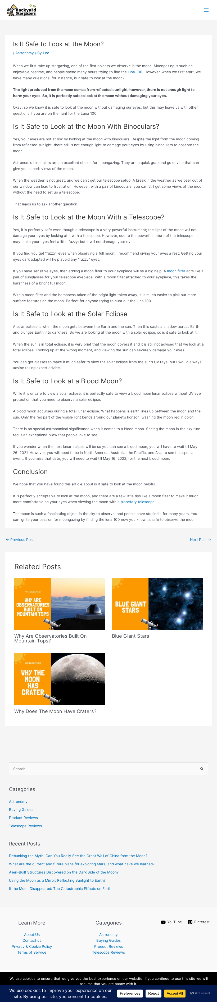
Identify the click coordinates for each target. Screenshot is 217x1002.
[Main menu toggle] (206, 10)
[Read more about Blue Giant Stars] (157, 603)
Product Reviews (23, 818)
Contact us (31, 940)
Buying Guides (21, 809)
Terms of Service (31, 952)
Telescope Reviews (25, 826)
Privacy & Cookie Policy (32, 946)
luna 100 (135, 72)
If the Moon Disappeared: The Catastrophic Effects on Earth (60, 888)
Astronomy (24, 53)
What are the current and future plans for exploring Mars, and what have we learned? (82, 864)
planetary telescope (138, 502)
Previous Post (20, 539)
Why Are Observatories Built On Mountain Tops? (50, 638)
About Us (32, 934)
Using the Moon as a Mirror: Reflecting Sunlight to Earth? (57, 880)
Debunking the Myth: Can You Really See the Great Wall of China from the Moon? (78, 856)
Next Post (200, 539)
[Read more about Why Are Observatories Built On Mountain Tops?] (59, 603)
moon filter (176, 271)
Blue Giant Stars (130, 636)
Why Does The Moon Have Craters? (55, 711)
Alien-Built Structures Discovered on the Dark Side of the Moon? (64, 872)
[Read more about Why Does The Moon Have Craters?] (59, 679)
